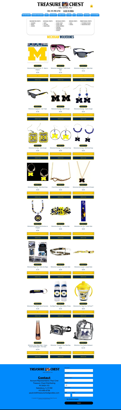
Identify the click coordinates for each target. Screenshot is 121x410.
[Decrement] (28, 75)
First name (67, 367)
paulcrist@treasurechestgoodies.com (44, 393)
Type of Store (68, 387)
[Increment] (47, 75)
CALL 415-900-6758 (53, 11)
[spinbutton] (37, 75)
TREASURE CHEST (45, 369)
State (66, 392)
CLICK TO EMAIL (68, 11)
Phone (66, 382)
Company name (68, 377)
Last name (67, 372)
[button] (91, 5)
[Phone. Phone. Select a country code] (66, 385)
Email (73, 392)
